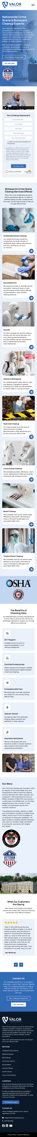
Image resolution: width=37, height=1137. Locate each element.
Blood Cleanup (9, 511)
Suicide (6, 330)
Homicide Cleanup (11, 424)
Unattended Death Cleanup (15, 236)
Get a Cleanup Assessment (14, 57)
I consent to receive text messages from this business (19, 142)
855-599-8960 (10, 63)
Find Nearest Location (10, 1102)
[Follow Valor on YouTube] (10, 1125)
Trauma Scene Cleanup (13, 556)
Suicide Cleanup (7, 1071)
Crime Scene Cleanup (12, 468)
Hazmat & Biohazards (12, 379)
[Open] (33, 5)
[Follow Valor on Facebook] (3, 1125)
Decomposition (10, 283)
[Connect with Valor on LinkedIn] (7, 1125)
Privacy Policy (12, 1134)
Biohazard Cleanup (7, 1054)
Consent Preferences (23, 1134)
